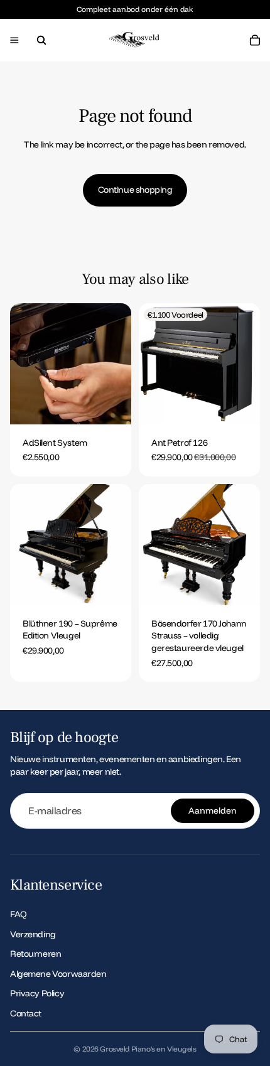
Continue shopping (135, 189)
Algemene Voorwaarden (58, 973)
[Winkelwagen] (255, 40)
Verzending (33, 933)
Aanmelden (212, 810)
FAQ (18, 914)
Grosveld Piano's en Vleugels (148, 1048)
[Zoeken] (41, 40)
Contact (25, 1013)
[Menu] (14, 40)
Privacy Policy (37, 993)
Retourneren (35, 953)
